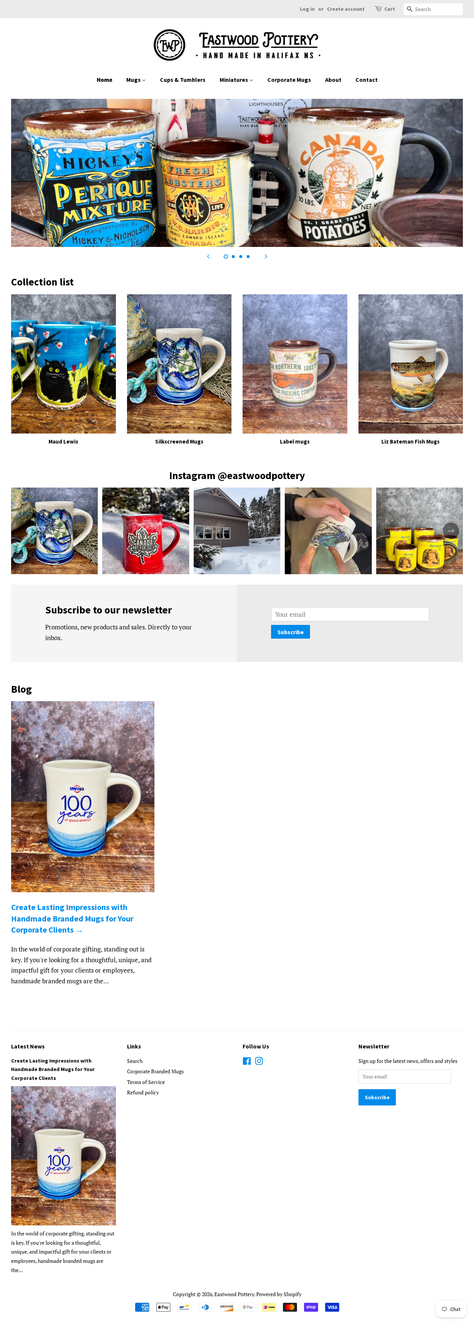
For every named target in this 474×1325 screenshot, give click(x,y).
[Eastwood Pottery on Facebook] (247, 1062)
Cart (389, 9)
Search (135, 1060)
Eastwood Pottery (234, 1294)
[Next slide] (266, 256)
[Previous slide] (208, 256)
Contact (367, 79)
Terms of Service (146, 1081)
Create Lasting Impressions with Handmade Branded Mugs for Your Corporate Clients (53, 1069)
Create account (346, 9)
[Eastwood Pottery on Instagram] (259, 1062)
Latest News (28, 1046)
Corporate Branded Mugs (155, 1071)
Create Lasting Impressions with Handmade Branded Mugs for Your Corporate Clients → (72, 918)
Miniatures (234, 79)
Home (104, 80)
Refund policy (143, 1092)
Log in (307, 9)
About (333, 79)
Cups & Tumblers (183, 79)
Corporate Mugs (289, 79)
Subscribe (290, 632)
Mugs (134, 79)
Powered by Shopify (278, 1294)
